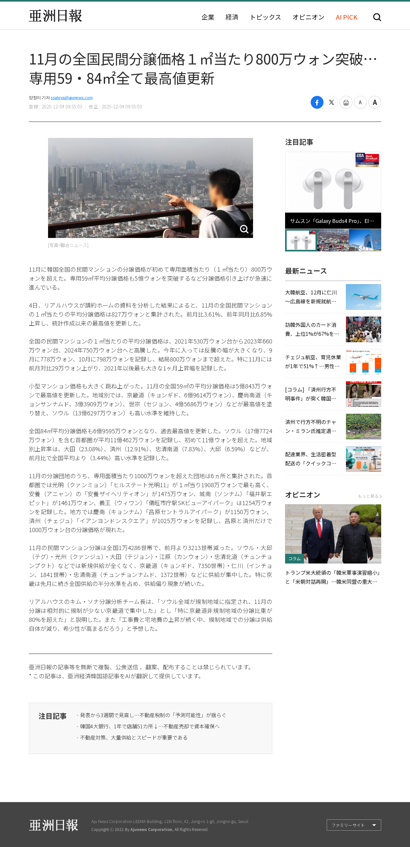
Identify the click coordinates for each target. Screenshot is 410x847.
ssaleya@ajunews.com (72, 97)
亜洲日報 (55, 15)
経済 (232, 17)
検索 (377, 17)
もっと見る (368, 496)
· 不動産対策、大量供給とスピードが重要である (132, 737)
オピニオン (308, 17)
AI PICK (346, 17)
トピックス (265, 17)
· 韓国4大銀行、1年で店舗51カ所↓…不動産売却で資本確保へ (148, 726)
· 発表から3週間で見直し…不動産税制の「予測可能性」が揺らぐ (151, 715)
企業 (207, 17)
